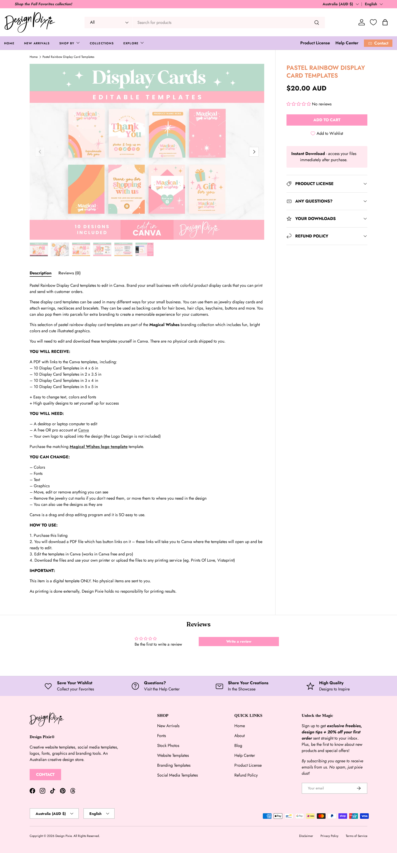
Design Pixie (63, 836)
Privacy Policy (329, 836)
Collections (102, 43)
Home (9, 43)
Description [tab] (40, 273)
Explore (131, 43)
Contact (45, 775)
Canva (83, 430)
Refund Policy (246, 775)
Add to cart (326, 120)
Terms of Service (356, 836)
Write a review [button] (238, 641)
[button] (299, 104)
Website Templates (173, 755)
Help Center (346, 43)
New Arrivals (37, 43)
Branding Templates (173, 765)
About (239, 736)
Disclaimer (306, 836)
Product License (315, 43)
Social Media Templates (177, 775)
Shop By (66, 43)
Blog (238, 746)
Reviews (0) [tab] (69, 273)
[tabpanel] (147, 438)
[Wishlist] (373, 22)
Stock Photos (168, 746)
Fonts (161, 736)
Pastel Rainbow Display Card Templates (68, 57)
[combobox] (205, 22)
